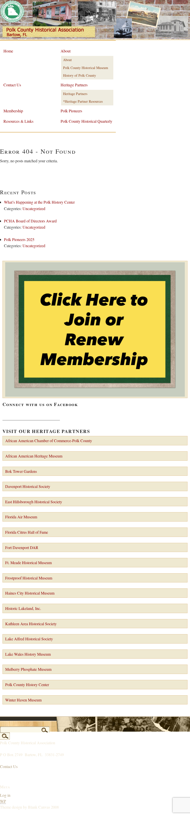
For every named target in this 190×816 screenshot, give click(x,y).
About (66, 50)
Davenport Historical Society (27, 486)
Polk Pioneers (71, 110)
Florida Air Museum (21, 516)
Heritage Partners (74, 84)
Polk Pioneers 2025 (19, 239)
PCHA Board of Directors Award (30, 220)
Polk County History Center (27, 684)
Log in (5, 795)
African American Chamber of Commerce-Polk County (48, 440)
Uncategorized (34, 208)
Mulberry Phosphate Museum (28, 669)
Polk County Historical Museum (85, 67)
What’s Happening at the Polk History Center (39, 202)
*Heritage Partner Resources (83, 101)
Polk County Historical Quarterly (86, 121)
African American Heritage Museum (33, 455)
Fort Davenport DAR (21, 547)
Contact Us (12, 84)
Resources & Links (18, 121)
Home (8, 50)
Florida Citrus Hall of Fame (26, 532)
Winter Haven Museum (23, 699)
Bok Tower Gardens (21, 471)
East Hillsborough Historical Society (33, 501)
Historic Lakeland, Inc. (23, 608)
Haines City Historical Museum (29, 593)
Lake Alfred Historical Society (29, 638)
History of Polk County (79, 75)
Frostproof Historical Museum (28, 577)
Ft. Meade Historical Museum (28, 562)
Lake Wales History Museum (28, 654)
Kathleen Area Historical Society (31, 623)
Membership (13, 110)
